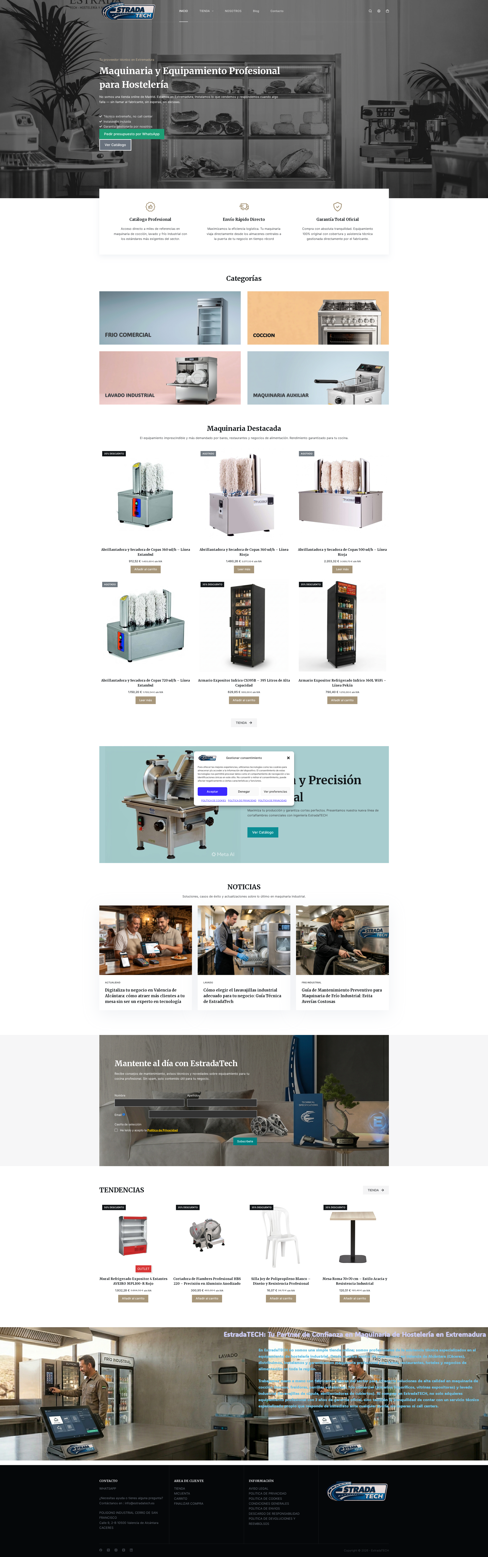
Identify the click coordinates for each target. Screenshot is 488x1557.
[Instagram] (116, 1550)
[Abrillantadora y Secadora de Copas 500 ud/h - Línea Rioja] (342, 494)
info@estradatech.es (139, 1503)
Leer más (244, 569)
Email (118, 1115)
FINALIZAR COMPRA (188, 1503)
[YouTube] (123, 1550)
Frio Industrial (311, 982)
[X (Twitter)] (108, 1550)
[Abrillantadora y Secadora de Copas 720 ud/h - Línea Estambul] (145, 625)
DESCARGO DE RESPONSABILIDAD (274, 1513)
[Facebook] (100, 1550)
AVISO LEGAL (258, 1488)
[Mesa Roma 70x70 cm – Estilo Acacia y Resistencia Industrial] (355, 1236)
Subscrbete (245, 1141)
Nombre (120, 1095)
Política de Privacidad (162, 1130)
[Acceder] (378, 11)
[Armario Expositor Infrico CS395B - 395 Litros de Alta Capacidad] (244, 625)
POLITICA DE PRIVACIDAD (268, 1493)
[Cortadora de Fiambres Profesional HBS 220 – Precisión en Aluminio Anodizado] (207, 1236)
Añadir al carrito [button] (145, 569)
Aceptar (212, 791)
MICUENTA (182, 1493)
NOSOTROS (233, 11)
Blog (256, 11)
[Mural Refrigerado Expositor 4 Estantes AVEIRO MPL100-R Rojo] (133, 1236)
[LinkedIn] (131, 1550)
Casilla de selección (128, 1124)
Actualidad (112, 982)
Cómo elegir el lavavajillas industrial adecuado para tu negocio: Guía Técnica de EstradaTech (242, 996)
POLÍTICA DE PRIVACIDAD (242, 800)
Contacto (276, 11)
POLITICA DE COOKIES (265, 1498)
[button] (288, 758)
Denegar (244, 791)
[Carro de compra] (387, 11)
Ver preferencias (275, 791)
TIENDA (204, 11)
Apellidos (193, 1095)
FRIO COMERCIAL (128, 334)
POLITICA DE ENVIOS (264, 1508)
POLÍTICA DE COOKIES (213, 800)
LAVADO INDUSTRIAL (130, 395)
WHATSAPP (107, 1488)
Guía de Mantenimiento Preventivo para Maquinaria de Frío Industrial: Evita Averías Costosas (342, 996)
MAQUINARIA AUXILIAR (281, 395)
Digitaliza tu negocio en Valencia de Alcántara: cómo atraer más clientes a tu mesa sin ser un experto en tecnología (145, 996)
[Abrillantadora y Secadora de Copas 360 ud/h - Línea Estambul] (145, 494)
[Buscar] (370, 11)
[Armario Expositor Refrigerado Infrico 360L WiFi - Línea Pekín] (342, 625)
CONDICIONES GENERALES (269, 1503)
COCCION (264, 335)
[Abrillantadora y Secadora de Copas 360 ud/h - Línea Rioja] (244, 494)
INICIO (183, 11)
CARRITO (180, 1498)
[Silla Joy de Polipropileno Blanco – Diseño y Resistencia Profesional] (281, 1236)
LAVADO (208, 982)
